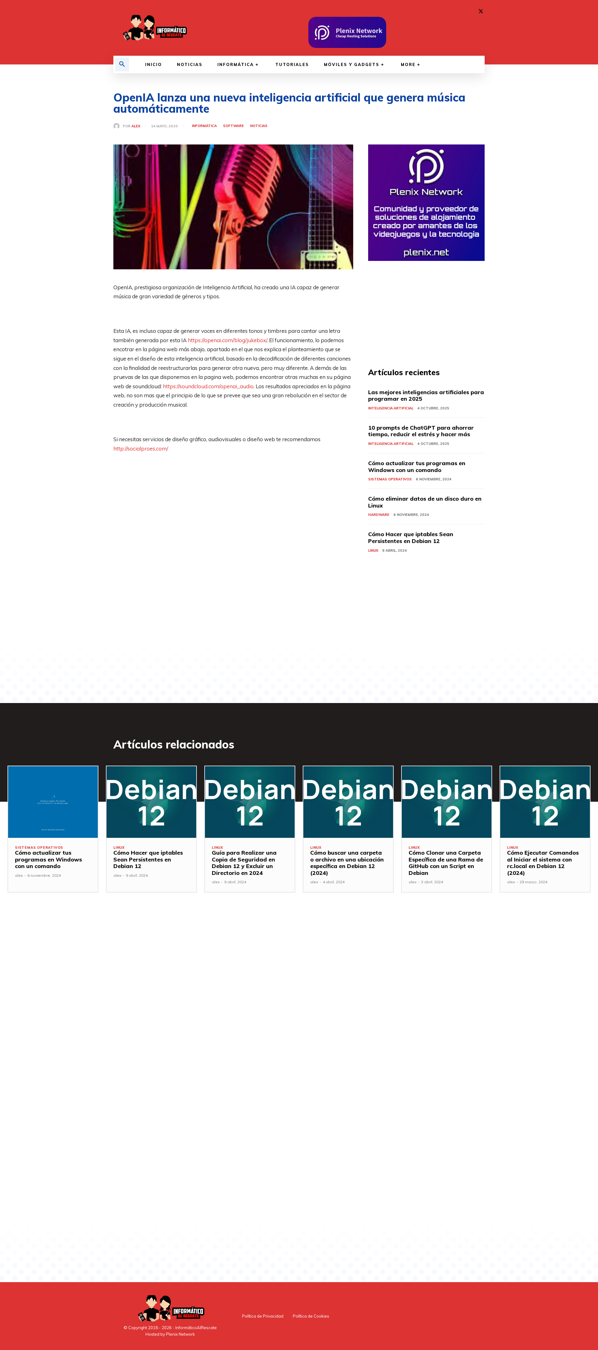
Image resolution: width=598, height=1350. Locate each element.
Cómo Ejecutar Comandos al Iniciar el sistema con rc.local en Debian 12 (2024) (543, 862)
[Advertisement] (233, 522)
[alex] (118, 126)
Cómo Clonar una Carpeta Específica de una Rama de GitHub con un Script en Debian (446, 862)
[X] (481, 11)
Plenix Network (180, 1334)
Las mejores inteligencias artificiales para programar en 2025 (426, 396)
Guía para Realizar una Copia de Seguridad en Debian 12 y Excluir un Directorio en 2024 (244, 862)
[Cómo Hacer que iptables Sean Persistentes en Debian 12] (151, 802)
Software (233, 126)
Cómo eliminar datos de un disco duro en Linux (425, 502)
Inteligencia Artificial (390, 408)
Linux (373, 550)
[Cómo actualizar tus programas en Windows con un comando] (53, 802)
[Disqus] (233, 1004)
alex (135, 126)
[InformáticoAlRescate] (154, 27)
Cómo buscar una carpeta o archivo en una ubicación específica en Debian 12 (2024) (347, 862)
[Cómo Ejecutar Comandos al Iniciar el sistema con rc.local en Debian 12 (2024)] (545, 802)
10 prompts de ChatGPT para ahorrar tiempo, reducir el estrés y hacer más (421, 431)
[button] (122, 64)
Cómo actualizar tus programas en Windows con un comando (416, 467)
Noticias (259, 126)
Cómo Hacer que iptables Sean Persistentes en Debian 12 (410, 538)
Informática (204, 126)
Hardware (378, 514)
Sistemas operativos (390, 479)
